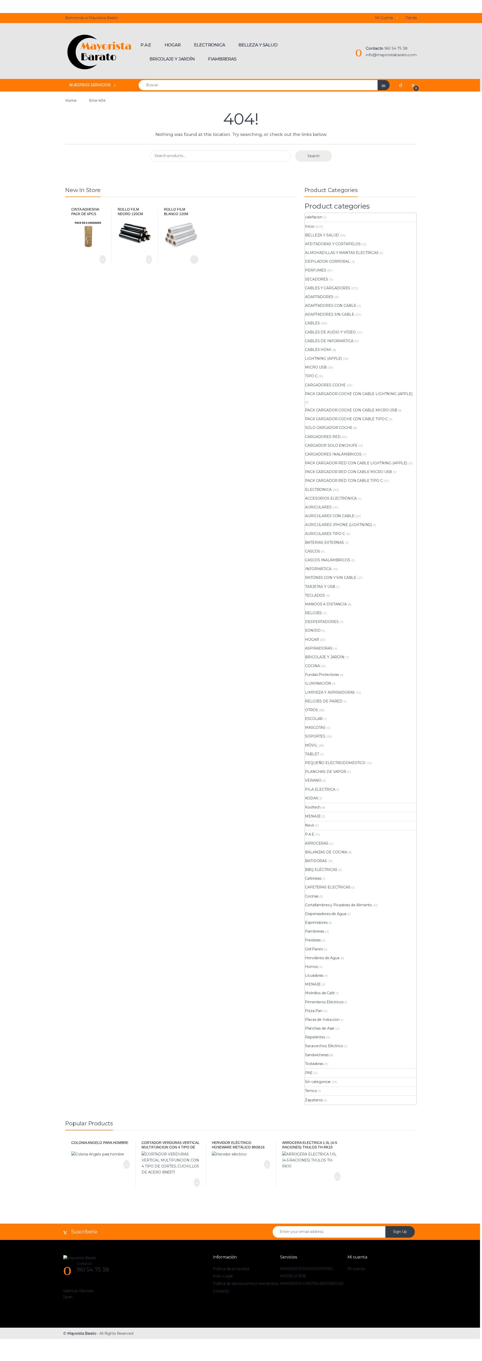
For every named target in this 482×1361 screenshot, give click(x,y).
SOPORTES (315, 736)
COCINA (312, 666)
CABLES (312, 323)
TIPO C (311, 376)
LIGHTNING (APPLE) (323, 358)
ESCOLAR (314, 718)
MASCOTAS (315, 727)
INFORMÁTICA (318, 569)
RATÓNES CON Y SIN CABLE (330, 577)
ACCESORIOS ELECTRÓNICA (331, 498)
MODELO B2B (293, 1276)
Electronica (209, 44)
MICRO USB (316, 367)
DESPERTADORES (321, 621)
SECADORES (316, 279)
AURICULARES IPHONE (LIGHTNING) (338, 524)
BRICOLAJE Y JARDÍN (324, 657)
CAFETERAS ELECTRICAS (327, 887)
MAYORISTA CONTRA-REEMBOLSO (312, 1283)
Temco (311, 1090)
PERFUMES (315, 270)
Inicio (309, 226)
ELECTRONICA (318, 489)
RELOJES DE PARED (323, 701)
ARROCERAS (316, 843)
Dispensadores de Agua (325, 914)
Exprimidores (316, 922)
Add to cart (102, 259)
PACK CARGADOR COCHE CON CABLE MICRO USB (351, 410)
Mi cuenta (356, 1268)
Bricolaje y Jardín (172, 58)
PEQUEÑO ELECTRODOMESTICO (335, 763)
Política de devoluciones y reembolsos (246, 1283)
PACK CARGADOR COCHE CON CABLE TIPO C (346, 419)
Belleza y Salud (258, 44)
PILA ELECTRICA (320, 789)
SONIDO (312, 630)
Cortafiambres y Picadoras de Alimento (338, 905)
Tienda (411, 18)
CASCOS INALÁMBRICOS (327, 560)
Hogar (173, 44)
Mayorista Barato (81, 1333)
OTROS (311, 710)
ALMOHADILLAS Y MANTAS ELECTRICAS (342, 252)
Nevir (309, 825)
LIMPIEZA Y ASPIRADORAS (330, 692)
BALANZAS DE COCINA (326, 852)
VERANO (313, 780)
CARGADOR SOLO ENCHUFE (331, 445)
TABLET (312, 754)
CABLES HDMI (318, 349)
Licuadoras (314, 975)
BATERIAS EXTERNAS (324, 542)
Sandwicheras (316, 1055)
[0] (413, 85)
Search (314, 156)
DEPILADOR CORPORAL (327, 261)
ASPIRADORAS (318, 648)
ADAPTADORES (319, 297)
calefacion (313, 217)
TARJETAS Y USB (320, 586)
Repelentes (315, 1037)
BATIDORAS (316, 861)
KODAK (311, 798)
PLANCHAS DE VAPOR (325, 771)
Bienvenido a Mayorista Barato (91, 18)
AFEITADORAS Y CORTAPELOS (333, 244)
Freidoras (313, 940)
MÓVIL (311, 745)
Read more (193, 259)
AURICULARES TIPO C (325, 533)
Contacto (221, 1291)
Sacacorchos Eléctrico (324, 1046)
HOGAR (312, 639)
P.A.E (146, 44)
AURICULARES (318, 507)
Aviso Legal (222, 1276)
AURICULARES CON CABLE (329, 516)
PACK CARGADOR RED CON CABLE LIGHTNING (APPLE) (356, 463)
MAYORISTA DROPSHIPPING (306, 1268)
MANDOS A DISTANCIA (325, 604)
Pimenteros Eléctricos (324, 1002)
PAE (309, 1072)
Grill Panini (314, 949)
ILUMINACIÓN (318, 683)
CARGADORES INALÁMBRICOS (333, 454)
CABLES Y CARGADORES (327, 288)
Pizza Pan (313, 1011)
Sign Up (400, 1231)
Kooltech (313, 807)
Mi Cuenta (384, 18)
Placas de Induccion (322, 1019)
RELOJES (313, 613)
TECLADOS (315, 595)
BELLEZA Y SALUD (322, 235)
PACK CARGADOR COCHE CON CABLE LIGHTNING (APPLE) (358, 394)
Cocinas (311, 896)
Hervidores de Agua (322, 958)
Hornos (311, 966)
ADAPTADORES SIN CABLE (329, 314)
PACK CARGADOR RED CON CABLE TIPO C (344, 480)
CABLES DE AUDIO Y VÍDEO (330, 332)
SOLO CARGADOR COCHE (328, 427)
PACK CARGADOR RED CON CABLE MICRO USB (348, 472)
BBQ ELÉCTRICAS (321, 869)
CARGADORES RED (322, 436)
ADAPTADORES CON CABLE (330, 305)
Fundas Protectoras (322, 674)
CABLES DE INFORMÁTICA (329, 341)
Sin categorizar (318, 1081)
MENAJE (313, 816)
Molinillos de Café (320, 993)
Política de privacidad (231, 1268)
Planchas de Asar (319, 1028)
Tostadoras (314, 1063)
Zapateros (314, 1100)
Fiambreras (222, 58)
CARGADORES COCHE (325, 385)
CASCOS (312, 551)
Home (70, 100)
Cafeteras (313, 878)
